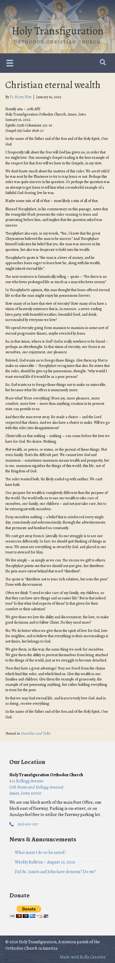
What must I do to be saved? (40, 852)
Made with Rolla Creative (83, 957)
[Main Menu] (10, 63)
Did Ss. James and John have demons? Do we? (55, 872)
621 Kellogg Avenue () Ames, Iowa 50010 (36, 787)
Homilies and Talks (36, 733)
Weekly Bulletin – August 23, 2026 (45, 862)
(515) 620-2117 (28, 824)
